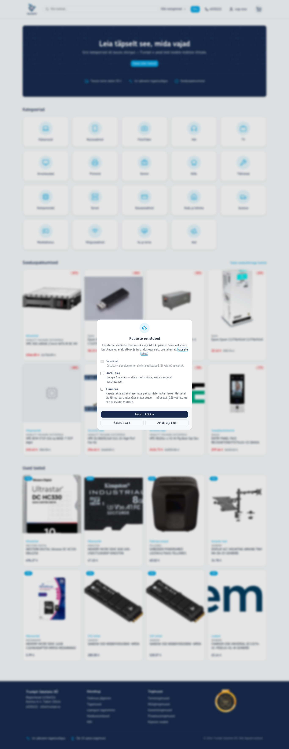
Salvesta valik (122, 422)
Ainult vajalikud (166, 422)
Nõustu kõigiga (144, 414)
